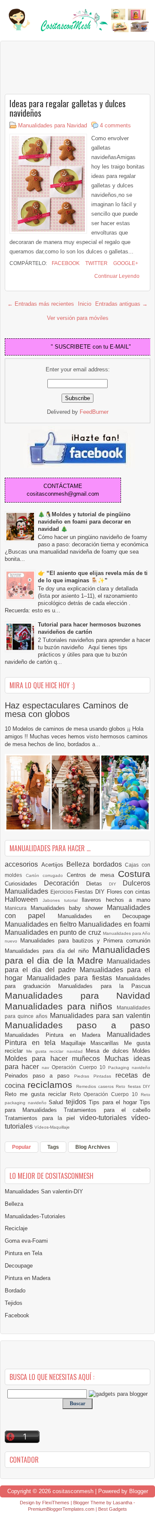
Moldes (141, 1051)
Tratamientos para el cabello (107, 1110)
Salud (57, 1102)
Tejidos (13, 1303)
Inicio (84, 304)
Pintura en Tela (23, 1253)
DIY (116, 884)
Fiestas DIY (90, 892)
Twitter (96, 263)
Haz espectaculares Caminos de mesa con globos (66, 710)
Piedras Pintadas (94, 1076)
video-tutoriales (105, 1117)
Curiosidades (24, 883)
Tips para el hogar (114, 1102)
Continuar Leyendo (117, 276)
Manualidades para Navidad (52, 125)
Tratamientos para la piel (42, 1118)
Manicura (18, 908)
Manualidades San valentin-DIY (44, 1191)
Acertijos (54, 864)
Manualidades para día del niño (48, 951)
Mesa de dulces (109, 1051)
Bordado (15, 1290)
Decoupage (19, 1265)
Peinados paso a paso (39, 1075)
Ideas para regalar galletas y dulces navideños (67, 108)
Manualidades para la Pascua (104, 986)
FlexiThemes (55, 1502)
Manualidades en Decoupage (104, 916)
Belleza (79, 864)
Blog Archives (92, 1147)
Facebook (65, 263)
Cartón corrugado (46, 875)
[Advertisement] (74, 66)
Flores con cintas (128, 892)
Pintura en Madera (27, 1278)
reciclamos (52, 1085)
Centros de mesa (92, 875)
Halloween (24, 899)
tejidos (77, 1101)
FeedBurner (94, 412)
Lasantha (122, 1502)
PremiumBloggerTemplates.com (61, 1509)
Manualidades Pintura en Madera (56, 1035)
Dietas (97, 883)
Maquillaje (76, 1043)
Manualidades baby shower (69, 908)
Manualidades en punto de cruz (54, 932)
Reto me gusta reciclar (37, 1094)
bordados (109, 864)
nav (47, 1067)
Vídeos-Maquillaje (52, 1127)
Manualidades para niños (61, 1006)
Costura (134, 874)
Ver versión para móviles (77, 318)
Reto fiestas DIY (133, 1086)
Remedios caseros (96, 1086)
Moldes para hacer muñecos (55, 1058)
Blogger (138, 1491)
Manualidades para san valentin (100, 1015)
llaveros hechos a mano (116, 900)
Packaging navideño (129, 1067)
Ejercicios (62, 892)
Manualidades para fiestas (71, 978)
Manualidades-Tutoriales (35, 1216)
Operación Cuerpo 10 (80, 1067)
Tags (53, 1147)
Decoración (65, 883)
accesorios (23, 864)
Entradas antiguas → (121, 304)
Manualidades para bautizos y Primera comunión (85, 940)
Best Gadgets (112, 1509)
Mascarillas (107, 1043)
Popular (21, 1147)
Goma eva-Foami (26, 1241)
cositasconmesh (73, 1491)
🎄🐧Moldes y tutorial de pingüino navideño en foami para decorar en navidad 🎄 (84, 521)
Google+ (125, 263)
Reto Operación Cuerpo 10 (105, 1094)
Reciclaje (16, 1228)
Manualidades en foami (114, 924)
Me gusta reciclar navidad (56, 1051)
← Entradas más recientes (40, 304)
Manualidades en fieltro (41, 924)
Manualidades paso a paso (77, 1025)
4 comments (115, 125)
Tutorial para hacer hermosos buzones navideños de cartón (89, 628)
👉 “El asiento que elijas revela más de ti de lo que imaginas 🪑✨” (93, 577)
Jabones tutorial (62, 900)
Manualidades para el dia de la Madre (77, 955)
